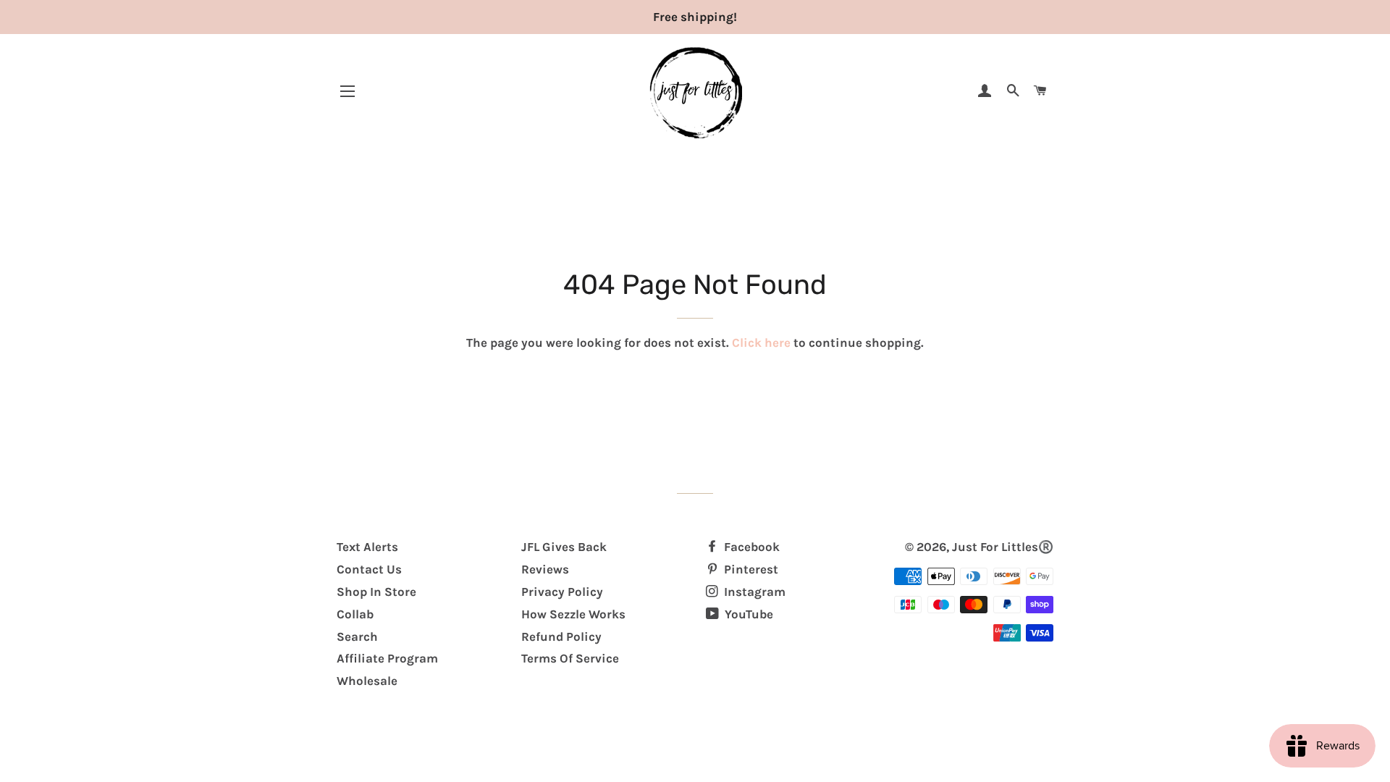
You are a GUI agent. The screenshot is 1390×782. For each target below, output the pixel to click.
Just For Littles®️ (1002, 546)
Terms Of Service (570, 658)
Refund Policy (561, 636)
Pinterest (749, 569)
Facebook (750, 546)
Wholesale (367, 680)
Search (357, 636)
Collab (355, 614)
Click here (761, 342)
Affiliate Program (387, 658)
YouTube (747, 614)
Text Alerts (367, 546)
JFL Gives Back (564, 546)
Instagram (753, 591)
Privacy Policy (562, 591)
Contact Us (369, 569)
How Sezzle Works (573, 614)
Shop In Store (376, 591)
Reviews (545, 569)
